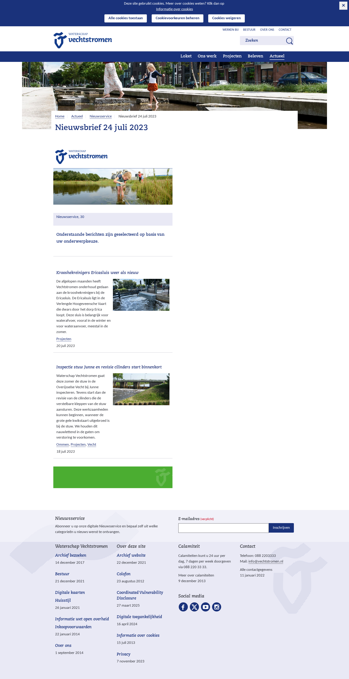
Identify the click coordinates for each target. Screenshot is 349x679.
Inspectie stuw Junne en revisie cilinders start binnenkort (109, 367)
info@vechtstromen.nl (265, 562)
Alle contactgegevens (256, 570)
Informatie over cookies (174, 9)
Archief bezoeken (70, 556)
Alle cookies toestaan (125, 18)
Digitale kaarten (70, 593)
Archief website (131, 556)
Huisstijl (63, 601)
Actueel (277, 56)
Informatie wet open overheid (82, 619)
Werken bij (231, 30)
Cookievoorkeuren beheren (177, 18)
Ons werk (207, 56)
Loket (186, 56)
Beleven (255, 56)
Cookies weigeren (226, 18)
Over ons (267, 30)
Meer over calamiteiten (196, 575)
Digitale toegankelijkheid (139, 617)
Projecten (232, 56)
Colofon (123, 574)
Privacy (123, 655)
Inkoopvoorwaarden (73, 627)
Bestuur (249, 30)
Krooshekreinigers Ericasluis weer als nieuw (97, 273)
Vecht (91, 445)
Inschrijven (281, 528)
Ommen (62, 445)
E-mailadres (196, 519)
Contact (285, 30)
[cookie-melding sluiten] (343, 6)
